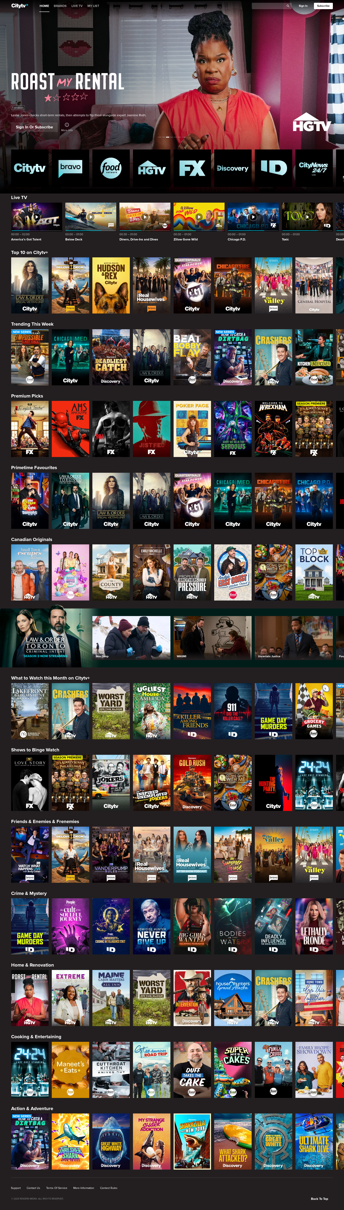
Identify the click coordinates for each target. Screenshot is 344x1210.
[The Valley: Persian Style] (273, 855)
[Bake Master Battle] (70, 572)
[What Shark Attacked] (233, 1141)
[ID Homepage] (273, 168)
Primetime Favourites (34, 468)
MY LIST (93, 6)
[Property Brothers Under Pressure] (192, 572)
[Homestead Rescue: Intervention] (192, 998)
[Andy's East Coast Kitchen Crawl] (233, 572)
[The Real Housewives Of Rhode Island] (151, 855)
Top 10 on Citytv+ (29, 252)
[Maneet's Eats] (70, 1070)
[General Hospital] (314, 285)
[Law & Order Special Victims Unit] (30, 285)
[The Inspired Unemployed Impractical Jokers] (151, 783)
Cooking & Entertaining (36, 1037)
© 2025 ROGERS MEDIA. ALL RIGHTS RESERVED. (37, 1198)
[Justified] (151, 429)
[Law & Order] (151, 357)
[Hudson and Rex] (111, 285)
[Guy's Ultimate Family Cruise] (273, 1070)
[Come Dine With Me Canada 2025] (273, 572)
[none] (16, 1188)
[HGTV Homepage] (151, 168)
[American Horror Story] (70, 429)
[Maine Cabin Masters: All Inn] (111, 998)
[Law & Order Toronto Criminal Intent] (70, 501)
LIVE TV (77, 6)
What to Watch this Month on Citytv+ (50, 678)
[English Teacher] (30, 429)
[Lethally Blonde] (314, 926)
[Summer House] (233, 855)
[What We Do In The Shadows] (233, 429)
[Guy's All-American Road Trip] (151, 1070)
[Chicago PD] (314, 501)
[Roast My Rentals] (30, 998)
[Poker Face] (192, 429)
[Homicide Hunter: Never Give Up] (151, 926)
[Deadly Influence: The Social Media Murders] (273, 926)
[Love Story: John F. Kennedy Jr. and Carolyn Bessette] (30, 783)
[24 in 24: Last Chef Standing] (314, 783)
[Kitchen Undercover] (314, 357)
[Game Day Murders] (273, 711)
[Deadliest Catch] (111, 357)
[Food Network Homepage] (111, 168)
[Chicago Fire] (233, 285)
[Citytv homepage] (30, 168)
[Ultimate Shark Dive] (314, 1141)
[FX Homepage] (192, 168)
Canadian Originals (31, 539)
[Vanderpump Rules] (111, 855)
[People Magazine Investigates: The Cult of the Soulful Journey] (70, 926)
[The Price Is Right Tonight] (30, 501)
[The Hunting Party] (273, 783)
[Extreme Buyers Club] (70, 998)
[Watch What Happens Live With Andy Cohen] (30, 855)
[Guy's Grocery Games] (314, 711)
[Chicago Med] (70, 357)
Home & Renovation (32, 965)
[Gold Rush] (192, 783)
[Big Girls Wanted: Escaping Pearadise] (192, 926)
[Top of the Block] (314, 572)
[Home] (19, 6)
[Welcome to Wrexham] (273, 429)
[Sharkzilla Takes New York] (192, 1141)
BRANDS (60, 6)
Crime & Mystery (29, 893)
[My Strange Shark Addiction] (151, 1141)
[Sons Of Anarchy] (111, 429)
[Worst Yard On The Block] (111, 711)
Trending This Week (32, 324)
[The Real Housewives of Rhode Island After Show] (192, 855)
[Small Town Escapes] (30, 572)
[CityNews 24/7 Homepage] (314, 168)
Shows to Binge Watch (35, 750)
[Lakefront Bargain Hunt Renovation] (30, 711)
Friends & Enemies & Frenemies (45, 821)
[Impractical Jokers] (111, 783)
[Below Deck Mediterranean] (70, 285)
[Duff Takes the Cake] (192, 1070)
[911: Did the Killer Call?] (233, 711)
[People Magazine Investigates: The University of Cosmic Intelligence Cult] (111, 926)
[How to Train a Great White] (273, 1141)
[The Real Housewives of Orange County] (151, 285)
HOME (44, 6)
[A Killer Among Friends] (192, 711)
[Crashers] (273, 357)
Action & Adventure (32, 1108)
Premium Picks (27, 396)
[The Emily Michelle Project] (151, 572)
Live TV (19, 197)
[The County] (111, 572)
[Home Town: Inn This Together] (314, 998)
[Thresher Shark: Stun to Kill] (70, 1141)
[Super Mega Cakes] (233, 1070)
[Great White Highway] (111, 1141)
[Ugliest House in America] (151, 711)
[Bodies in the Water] (233, 926)
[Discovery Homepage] (233, 168)
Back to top (319, 1199)
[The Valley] (273, 285)
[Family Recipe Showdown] (314, 1070)
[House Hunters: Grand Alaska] (233, 998)
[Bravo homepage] (70, 168)
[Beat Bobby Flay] (192, 357)
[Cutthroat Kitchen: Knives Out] (111, 1070)
